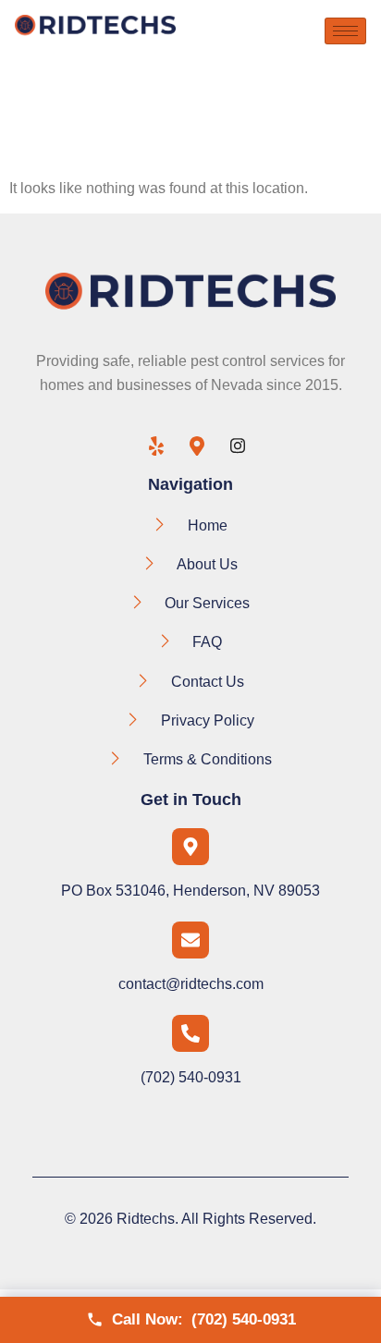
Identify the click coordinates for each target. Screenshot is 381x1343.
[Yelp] (150, 447)
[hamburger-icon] (345, 31)
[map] (190, 447)
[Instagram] (231, 447)
